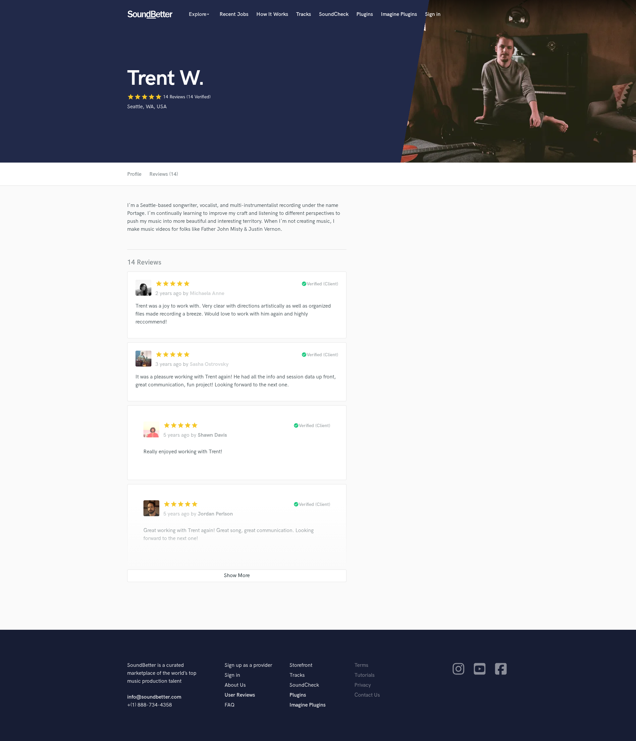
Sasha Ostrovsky (209, 364)
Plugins (364, 14)
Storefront (301, 665)
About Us (235, 685)
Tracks (303, 14)
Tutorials (364, 675)
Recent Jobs (234, 14)
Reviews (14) (163, 174)
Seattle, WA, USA (147, 107)
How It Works (272, 14)
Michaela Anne (207, 293)
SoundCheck (333, 14)
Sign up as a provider (248, 665)
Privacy (362, 685)
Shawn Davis (212, 435)
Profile (134, 174)
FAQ (230, 705)
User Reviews (240, 695)
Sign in (433, 14)
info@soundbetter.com (154, 697)
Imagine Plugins (399, 14)
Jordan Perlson (215, 514)
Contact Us (367, 695)
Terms (361, 665)
